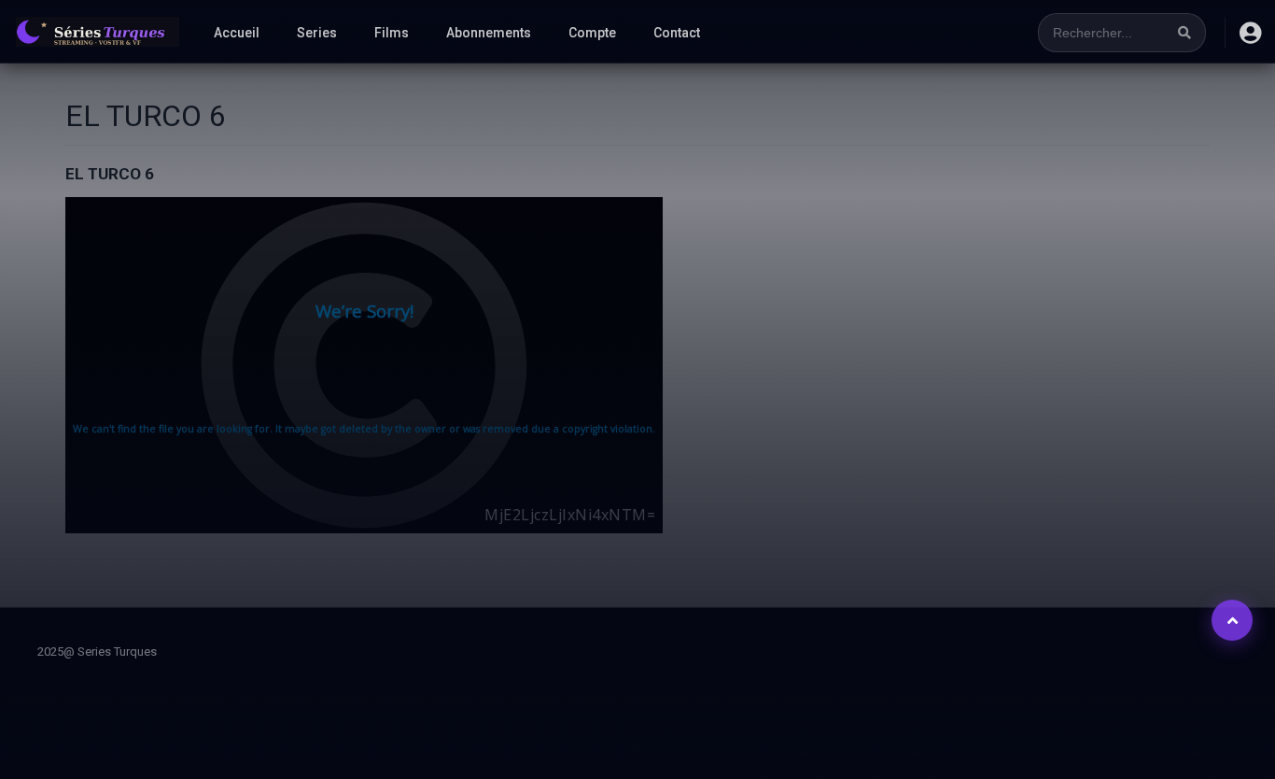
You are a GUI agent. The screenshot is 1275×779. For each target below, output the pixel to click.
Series (317, 32)
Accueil (236, 32)
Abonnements (488, 32)
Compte (592, 32)
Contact (676, 32)
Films (391, 32)
